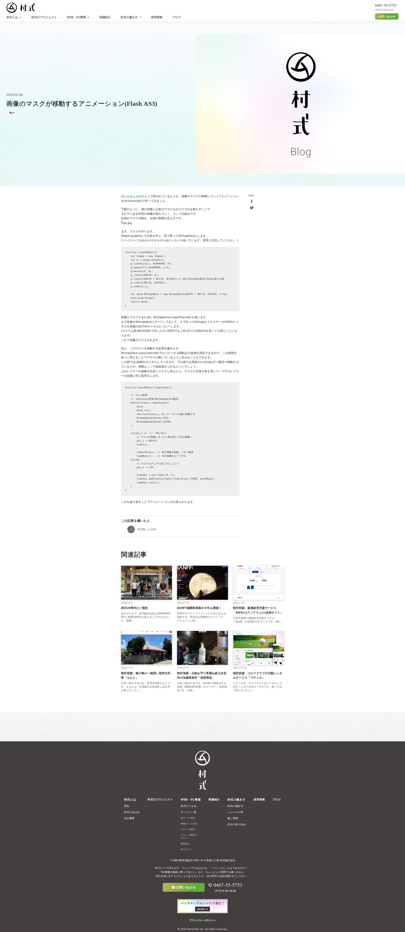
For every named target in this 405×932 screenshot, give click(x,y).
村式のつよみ (189, 806)
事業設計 (185, 843)
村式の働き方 (129, 17)
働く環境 (232, 818)
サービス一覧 (189, 812)
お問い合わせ (386, 16)
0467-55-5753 (227, 885)
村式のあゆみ (132, 812)
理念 (126, 806)
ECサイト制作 (188, 818)
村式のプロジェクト (44, 17)
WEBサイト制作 (189, 823)
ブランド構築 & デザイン (189, 836)
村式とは (12, 17)
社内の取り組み (236, 824)
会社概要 (129, 818)
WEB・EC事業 (76, 17)
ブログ (176, 17)
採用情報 (156, 17)
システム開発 (188, 829)
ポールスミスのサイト (135, 196)
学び (12, 112)
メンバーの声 (235, 812)
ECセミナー (187, 849)
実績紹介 (105, 17)
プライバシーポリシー (202, 920)
